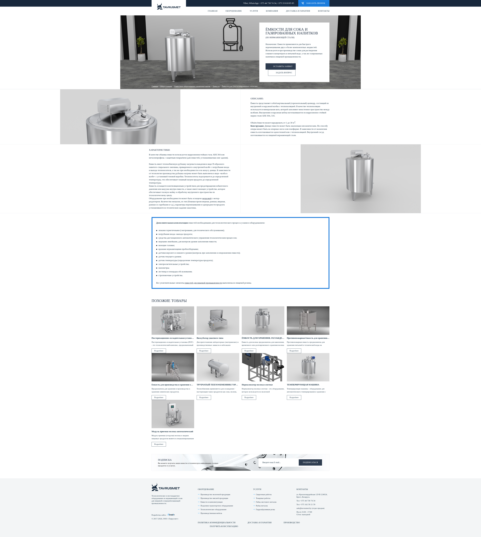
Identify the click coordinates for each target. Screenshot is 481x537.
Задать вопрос (284, 73)
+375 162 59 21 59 (307, 504)
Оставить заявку (282, 66)
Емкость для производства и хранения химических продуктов (182, 385)
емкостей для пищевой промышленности (203, 283)
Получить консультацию (224, 526)
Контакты (323, 11)
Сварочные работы (264, 494)
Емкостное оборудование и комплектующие (192, 86)
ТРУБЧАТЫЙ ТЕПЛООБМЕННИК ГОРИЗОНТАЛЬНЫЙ (225, 385)
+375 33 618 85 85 (285, 3)
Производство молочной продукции (215, 494)
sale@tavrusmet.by (303, 508)
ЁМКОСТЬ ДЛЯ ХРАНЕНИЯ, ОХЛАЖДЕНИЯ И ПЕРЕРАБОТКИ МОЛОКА (278, 338)
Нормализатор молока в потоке (257, 385)
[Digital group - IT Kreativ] (171, 515)
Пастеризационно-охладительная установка (173, 338)
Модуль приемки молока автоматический (172, 431)
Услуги (254, 11)
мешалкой (206, 198)
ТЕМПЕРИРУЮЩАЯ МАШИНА (303, 385)
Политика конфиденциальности (216, 522)
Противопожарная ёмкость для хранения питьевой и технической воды (322, 338)
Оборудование (233, 11)
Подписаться (310, 462)
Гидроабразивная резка (265, 509)
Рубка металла (262, 506)
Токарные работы (263, 498)
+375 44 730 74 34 (268, 3)
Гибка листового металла (266, 502)
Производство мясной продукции (214, 498)
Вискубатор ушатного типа (210, 338)
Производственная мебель (211, 513)
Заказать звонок (315, 3)
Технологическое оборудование (213, 509)
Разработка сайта (159, 515)
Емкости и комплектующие (212, 502)
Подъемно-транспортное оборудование (217, 506)
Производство (292, 522)
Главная (212, 11)
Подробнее (158, 351)
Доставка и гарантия (298, 11)
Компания (272, 11)
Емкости (216, 86)
